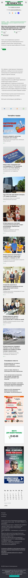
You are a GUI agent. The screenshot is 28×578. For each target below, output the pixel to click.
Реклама (3, 512)
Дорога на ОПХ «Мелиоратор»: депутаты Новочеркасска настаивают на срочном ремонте (13, 391)
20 (13, 497)
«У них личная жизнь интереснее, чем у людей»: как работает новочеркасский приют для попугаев (13, 377)
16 (21, 495)
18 (7, 497)
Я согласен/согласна (14, 576)
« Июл (5, 505)
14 (16, 495)
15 (18, 495)
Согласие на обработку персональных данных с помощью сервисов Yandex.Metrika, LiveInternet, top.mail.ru (13, 550)
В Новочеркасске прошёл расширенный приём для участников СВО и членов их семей (13, 318)
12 (10, 495)
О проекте (4, 514)
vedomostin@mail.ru (15, 9)
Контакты (3, 516)
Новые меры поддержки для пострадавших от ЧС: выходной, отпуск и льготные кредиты (12, 166)
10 (4, 495)
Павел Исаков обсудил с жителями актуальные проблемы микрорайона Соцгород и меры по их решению (14, 384)
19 (10, 497)
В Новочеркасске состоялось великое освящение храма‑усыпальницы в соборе (12, 365)
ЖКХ (4, 49)
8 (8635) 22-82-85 (15, 7)
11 (7, 495)
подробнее (7, 571)
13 (13, 495)
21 (16, 497)
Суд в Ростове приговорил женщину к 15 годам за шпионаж (14, 195)
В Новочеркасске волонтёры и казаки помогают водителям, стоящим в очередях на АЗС (12, 256)
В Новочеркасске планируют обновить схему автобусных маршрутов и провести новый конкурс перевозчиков (12, 349)
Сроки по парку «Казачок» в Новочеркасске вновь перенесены (13, 370)
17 (4, 497)
